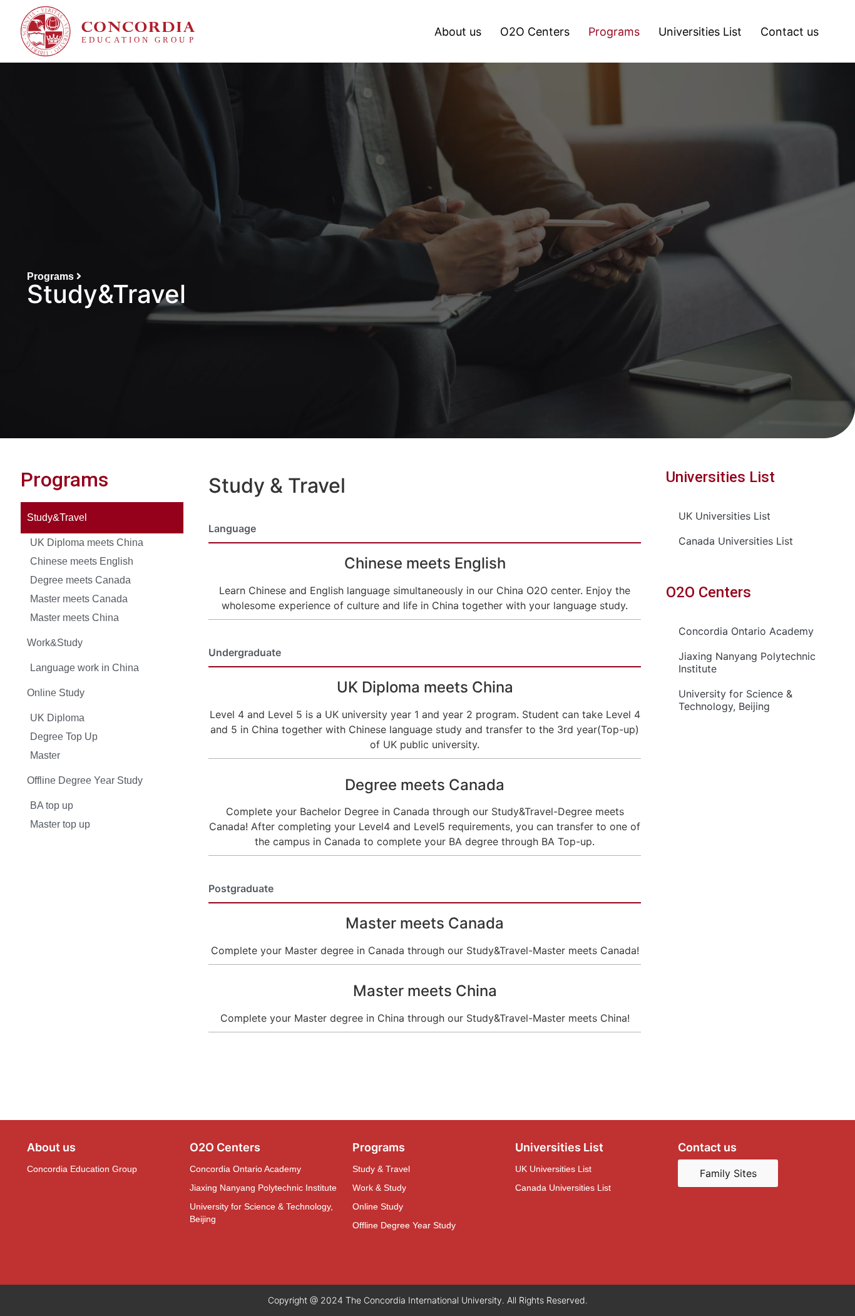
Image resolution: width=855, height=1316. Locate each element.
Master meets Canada (79, 599)
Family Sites (728, 1173)
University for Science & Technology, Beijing (735, 699)
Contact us (789, 31)
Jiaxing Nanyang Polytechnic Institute (747, 662)
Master (45, 755)
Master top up (60, 824)
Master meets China (74, 617)
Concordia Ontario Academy (746, 631)
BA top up (51, 805)
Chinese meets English (81, 561)
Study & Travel (381, 1169)
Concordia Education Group (82, 1169)
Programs (614, 31)
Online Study (55, 692)
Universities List (700, 31)
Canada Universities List (735, 541)
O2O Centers (535, 31)
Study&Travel (57, 517)
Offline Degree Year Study (85, 780)
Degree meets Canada (80, 580)
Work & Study (379, 1188)
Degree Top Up (64, 736)
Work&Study (55, 642)
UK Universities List (724, 516)
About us (457, 31)
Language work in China (84, 667)
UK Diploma (57, 717)
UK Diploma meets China (86, 542)
